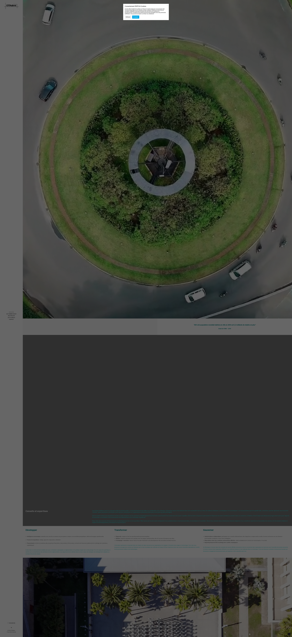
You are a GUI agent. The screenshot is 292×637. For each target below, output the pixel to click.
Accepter (135, 17)
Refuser (128, 17)
